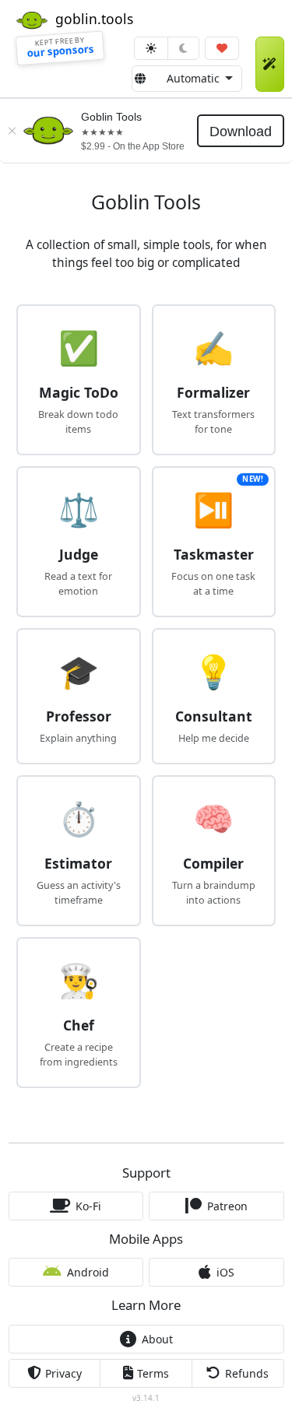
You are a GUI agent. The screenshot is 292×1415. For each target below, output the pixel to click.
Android (88, 1272)
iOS (225, 1272)
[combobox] (187, 78)
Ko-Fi (88, 1206)
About (157, 1339)
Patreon (227, 1206)
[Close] (11, 130)
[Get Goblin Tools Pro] (269, 64)
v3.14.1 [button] (146, 1398)
